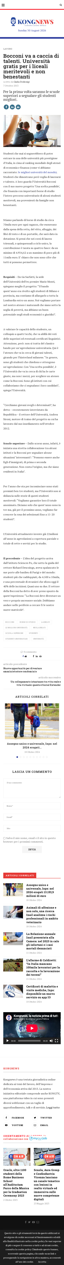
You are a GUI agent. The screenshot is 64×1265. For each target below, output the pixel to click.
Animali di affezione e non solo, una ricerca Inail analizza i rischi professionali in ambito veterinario (42, 915)
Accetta (42, 1261)
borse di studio (28, 622)
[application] (32, 1028)
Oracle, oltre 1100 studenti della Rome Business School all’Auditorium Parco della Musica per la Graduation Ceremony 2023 (16, 1182)
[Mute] (51, 1040)
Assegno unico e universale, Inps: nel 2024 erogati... (32, 745)
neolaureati (39, 627)
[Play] (7, 1040)
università (38, 639)
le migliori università (16, 627)
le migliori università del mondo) (37, 172)
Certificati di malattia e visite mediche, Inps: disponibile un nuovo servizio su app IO (42, 992)
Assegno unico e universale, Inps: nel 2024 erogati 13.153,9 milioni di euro (40, 890)
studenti (33, 633)
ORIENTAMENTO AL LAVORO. (23, 1136)
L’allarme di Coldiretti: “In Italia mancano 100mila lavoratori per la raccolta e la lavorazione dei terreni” (43, 968)
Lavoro (7, 48)
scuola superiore (14, 633)
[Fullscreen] (56, 1040)
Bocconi (9, 622)
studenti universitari (16, 639)
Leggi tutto (53, 1107)
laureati (45, 622)
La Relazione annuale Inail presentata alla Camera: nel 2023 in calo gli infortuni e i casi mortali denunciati (42, 941)
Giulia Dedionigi (22, 81)
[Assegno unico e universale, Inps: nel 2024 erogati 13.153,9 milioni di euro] (32, 721)
